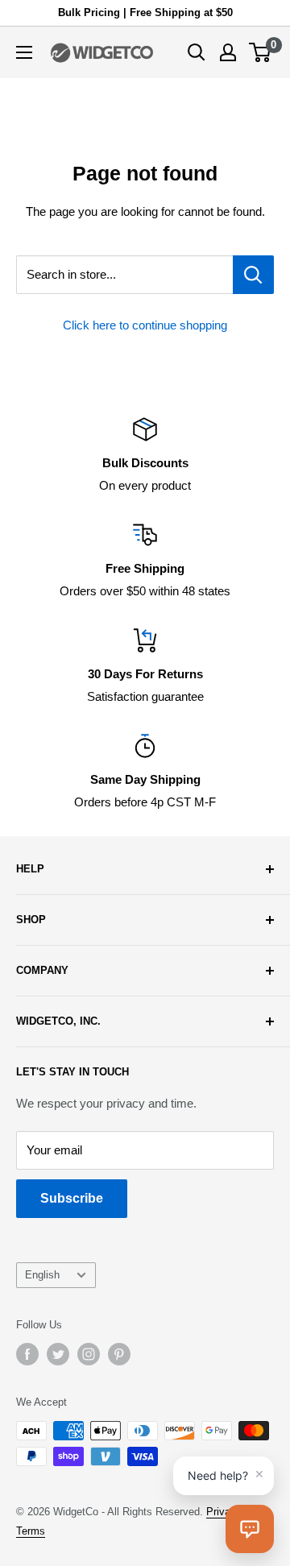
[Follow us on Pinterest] (119, 1354)
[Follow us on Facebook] (27, 1354)
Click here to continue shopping (145, 325)
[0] (261, 52)
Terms (30, 1531)
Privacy (224, 1512)
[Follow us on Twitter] (58, 1354)
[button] (250, 1529)
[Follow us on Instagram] (88, 1354)
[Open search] (196, 52)
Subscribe (71, 1198)
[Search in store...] (253, 274)
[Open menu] (24, 52)
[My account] (228, 52)
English (42, 1275)
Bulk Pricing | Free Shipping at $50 (145, 12)
